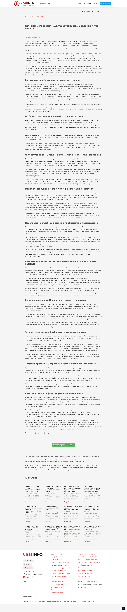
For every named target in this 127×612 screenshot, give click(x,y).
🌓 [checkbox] (123, 608)
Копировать (30, 433)
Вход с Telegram (105, 3)
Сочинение (39, 16)
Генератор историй (85, 570)
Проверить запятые (58, 593)
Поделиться (98, 11)
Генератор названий (58, 557)
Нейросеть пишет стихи (59, 565)
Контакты (27, 564)
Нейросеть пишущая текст (60, 562)
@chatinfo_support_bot (33, 574)
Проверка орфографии (59, 590)
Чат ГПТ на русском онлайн (87, 581)
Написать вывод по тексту (87, 557)
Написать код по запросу (60, 579)
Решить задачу (56, 559)
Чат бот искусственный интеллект (90, 584)
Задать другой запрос (63, 445)
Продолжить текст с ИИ (59, 584)
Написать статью (57, 581)
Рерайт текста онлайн (85, 565)
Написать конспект (84, 576)
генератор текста (89, 465)
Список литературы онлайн (61, 568)
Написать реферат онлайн (87, 559)
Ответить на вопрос (85, 573)
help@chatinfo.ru (31, 577)
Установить (87, 11)
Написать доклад (84, 579)
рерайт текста (41, 465)
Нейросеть (81, 3)
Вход (95, 3)
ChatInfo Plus (28, 561)
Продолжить (50, 433)
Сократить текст (57, 554)
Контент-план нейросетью (60, 573)
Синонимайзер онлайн (86, 568)
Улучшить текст (56, 587)
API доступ (27, 568)
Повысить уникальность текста (89, 562)
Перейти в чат (45, 3)
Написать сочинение (58, 570)
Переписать (40, 433)
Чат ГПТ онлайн (83, 587)
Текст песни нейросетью (87, 554)
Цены (89, 3)
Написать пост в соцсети (60, 576)
